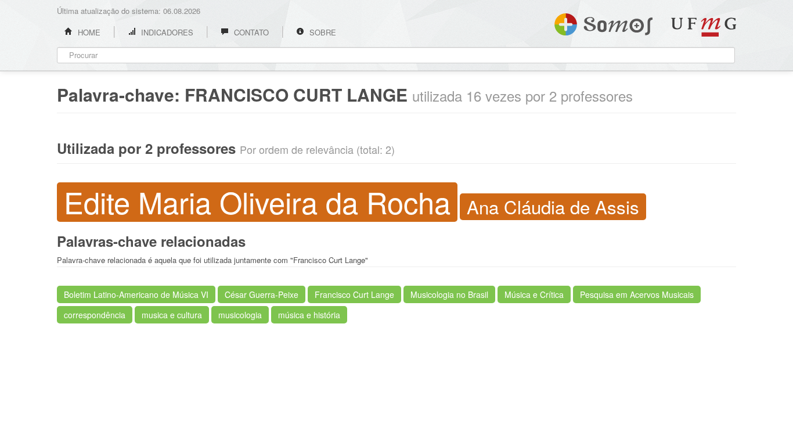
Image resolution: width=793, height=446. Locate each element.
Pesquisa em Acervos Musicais (637, 294)
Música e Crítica (534, 294)
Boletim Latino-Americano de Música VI (136, 294)
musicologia (240, 315)
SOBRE (321, 32)
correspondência (94, 315)
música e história (309, 315)
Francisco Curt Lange (354, 294)
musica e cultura (172, 315)
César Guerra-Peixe (261, 294)
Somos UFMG (603, 22)
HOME (87, 32)
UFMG (703, 27)
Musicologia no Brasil (449, 294)
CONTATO (250, 32)
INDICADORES (166, 32)
